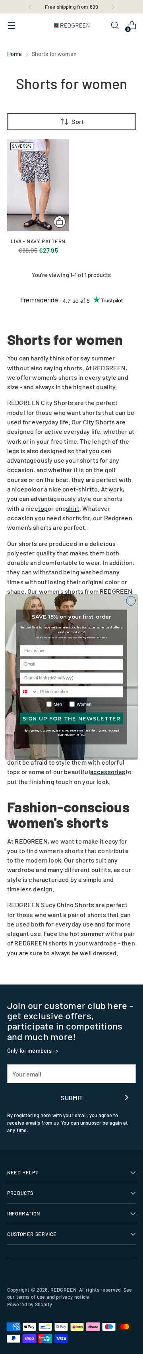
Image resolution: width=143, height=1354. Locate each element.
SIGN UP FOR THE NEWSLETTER (72, 718)
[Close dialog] (130, 600)
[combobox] (29, 691)
